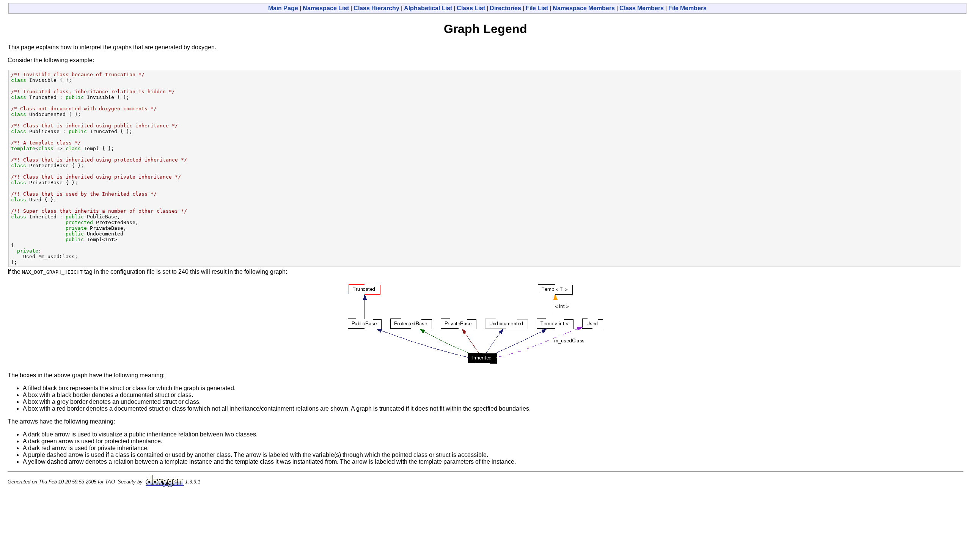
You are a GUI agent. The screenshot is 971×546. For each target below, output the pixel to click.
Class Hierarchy (376, 8)
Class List (471, 8)
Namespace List (326, 8)
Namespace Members (584, 8)
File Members (687, 8)
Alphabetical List (428, 8)
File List (537, 8)
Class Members (641, 8)
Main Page (283, 8)
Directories (505, 8)
